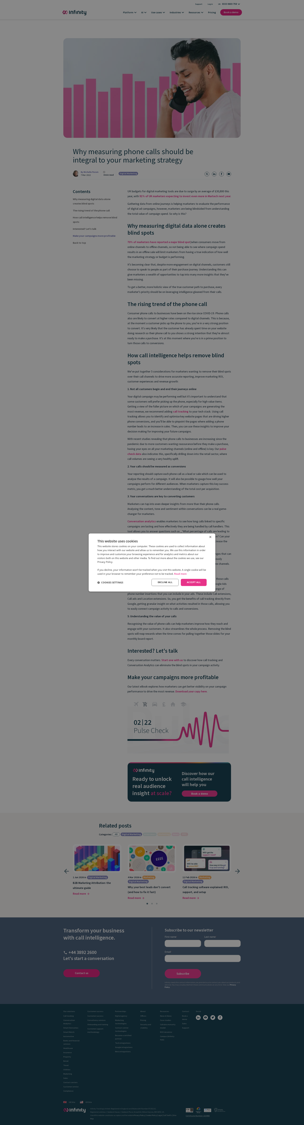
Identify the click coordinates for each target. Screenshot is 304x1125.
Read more (180, 573)
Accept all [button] (194, 582)
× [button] (210, 537)
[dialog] (152, 562)
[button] (110, 582)
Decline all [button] (165, 582)
